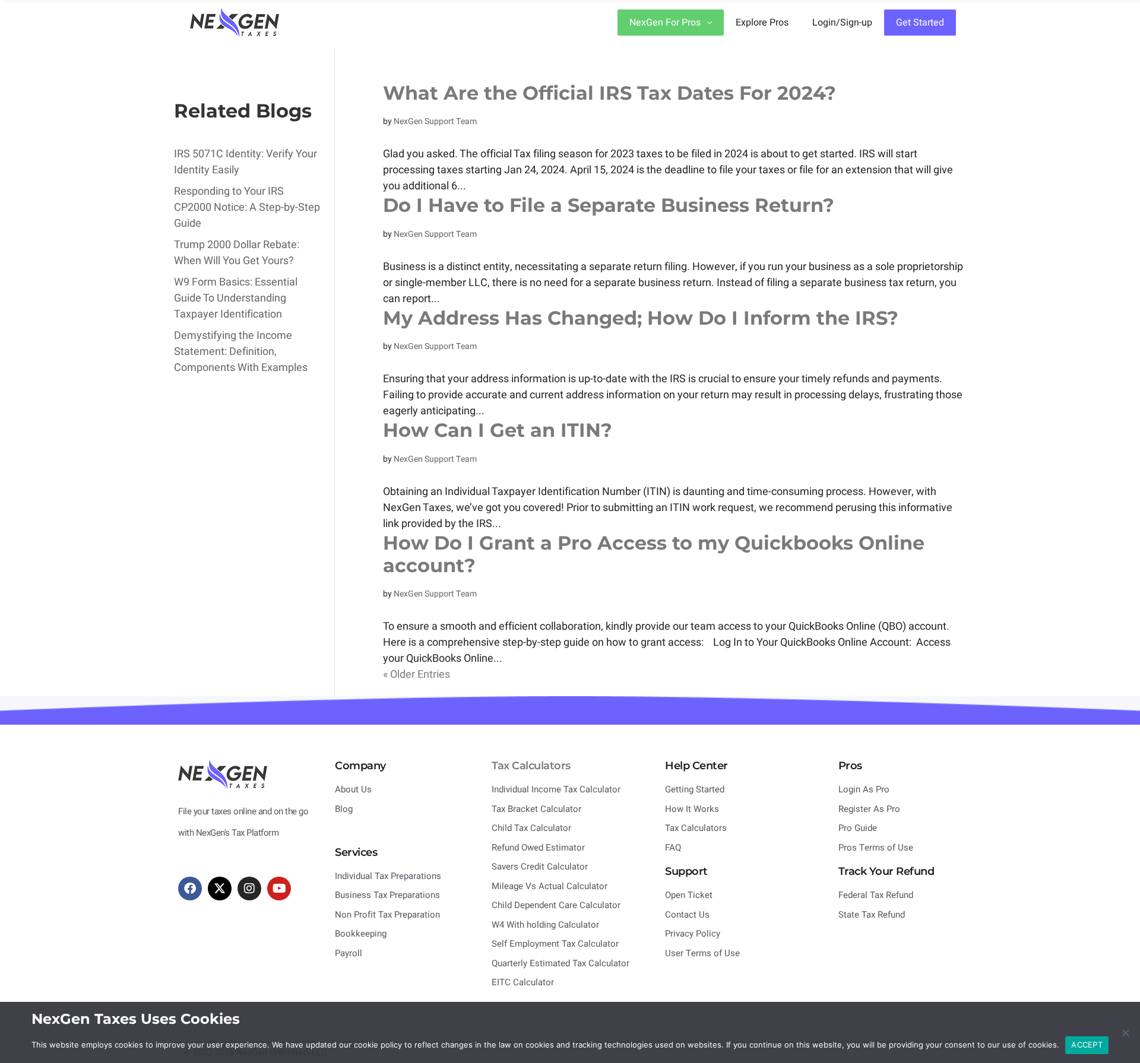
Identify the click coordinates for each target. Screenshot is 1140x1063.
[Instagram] (249, 888)
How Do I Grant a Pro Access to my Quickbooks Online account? (653, 554)
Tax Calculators (531, 765)
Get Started (920, 22)
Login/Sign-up (842, 22)
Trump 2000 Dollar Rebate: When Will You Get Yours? (236, 253)
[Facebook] (190, 888)
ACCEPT (1087, 1044)
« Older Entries (416, 675)
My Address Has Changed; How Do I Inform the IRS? (640, 317)
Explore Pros (762, 22)
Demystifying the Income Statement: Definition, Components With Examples (241, 352)
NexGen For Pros (665, 22)
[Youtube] (279, 888)
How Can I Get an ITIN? (497, 430)
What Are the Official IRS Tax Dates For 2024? (609, 92)
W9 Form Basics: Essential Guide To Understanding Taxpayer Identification (235, 298)
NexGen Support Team (435, 121)
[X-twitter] (220, 888)
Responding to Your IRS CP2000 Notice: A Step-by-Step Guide (247, 207)
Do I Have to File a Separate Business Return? (608, 205)
